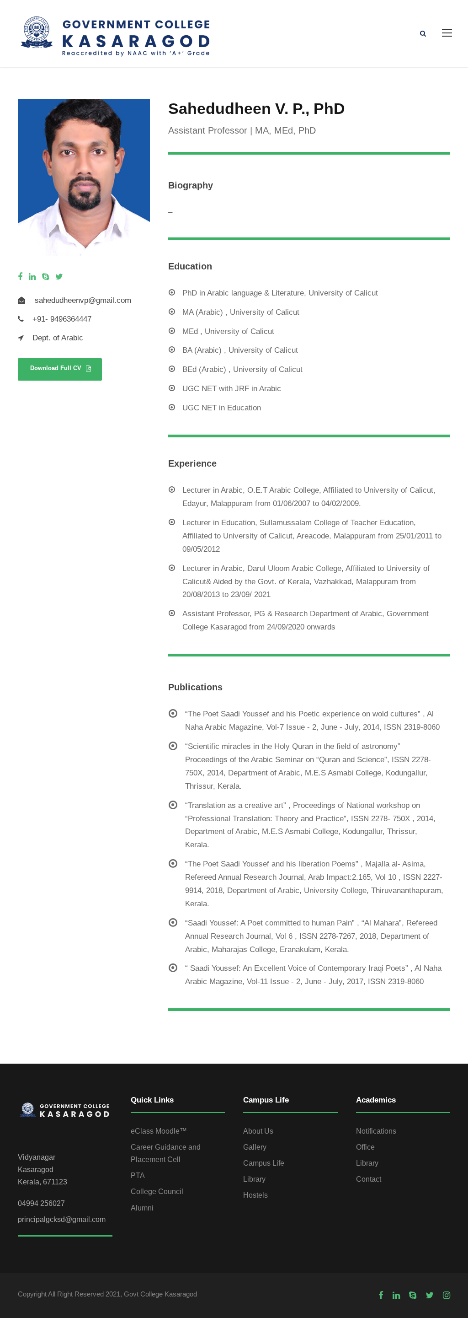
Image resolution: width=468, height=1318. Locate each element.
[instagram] (446, 1295)
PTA (138, 1175)
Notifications (376, 1131)
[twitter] (59, 277)
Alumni (142, 1208)
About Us (258, 1131)
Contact (368, 1179)
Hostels (255, 1195)
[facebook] (20, 277)
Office (365, 1147)
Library (254, 1179)
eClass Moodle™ (159, 1131)
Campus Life (263, 1163)
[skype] (45, 277)
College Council (157, 1191)
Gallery (254, 1147)
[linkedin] (32, 277)
